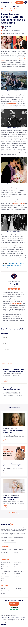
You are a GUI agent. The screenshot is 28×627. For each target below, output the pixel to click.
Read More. (14, 622)
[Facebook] (6, 624)
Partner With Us (18, 588)
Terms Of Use (11, 617)
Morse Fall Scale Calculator (5, 577)
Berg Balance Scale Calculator (5, 567)
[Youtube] (2, 624)
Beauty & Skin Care (18, 549)
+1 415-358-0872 (10, 540)
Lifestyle (10, 6)
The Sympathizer (11, 103)
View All (13, 512)
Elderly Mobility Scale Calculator (6, 563)
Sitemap (3, 593)
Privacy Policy (4, 617)
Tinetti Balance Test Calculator (5, 572)
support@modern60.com (10, 542)
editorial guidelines (17, 303)
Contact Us (17, 617)
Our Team (3, 588)
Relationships (4, 552)
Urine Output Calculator (19, 566)
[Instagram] (4, 624)
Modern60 (3, 6)
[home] (6, 2)
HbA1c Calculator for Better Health (19, 572)
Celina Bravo (13, 30)
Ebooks (3, 580)
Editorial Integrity (5, 591)
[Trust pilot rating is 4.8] (14, 608)
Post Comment (7, 363)
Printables (16, 576)
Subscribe (19, 2)
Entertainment (18, 6)
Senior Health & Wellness (7, 549)
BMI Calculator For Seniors (18, 563)
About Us (23, 617)
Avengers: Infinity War (19, 203)
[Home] (7, 524)
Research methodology (19, 591)
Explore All (3, 555)
